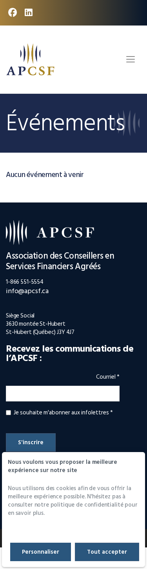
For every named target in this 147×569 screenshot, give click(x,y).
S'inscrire (31, 442)
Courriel (108, 378)
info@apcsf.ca (27, 291)
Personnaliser (40, 552)
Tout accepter (107, 552)
